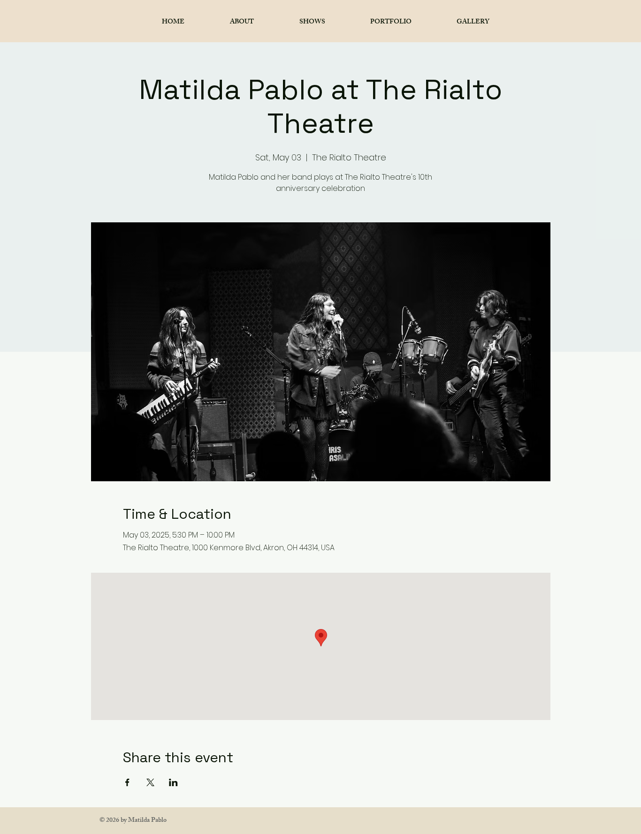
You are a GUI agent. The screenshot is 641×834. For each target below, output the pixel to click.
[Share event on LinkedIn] (173, 782)
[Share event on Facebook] (127, 782)
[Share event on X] (150, 782)
